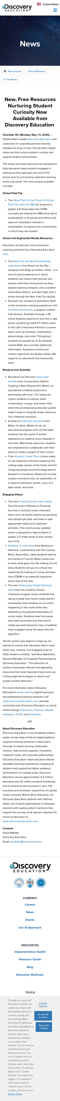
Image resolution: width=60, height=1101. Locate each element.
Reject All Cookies (44, 1027)
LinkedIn (49, 709)
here (5, 253)
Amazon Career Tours (27, 456)
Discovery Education (40, 139)
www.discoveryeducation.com (20, 700)
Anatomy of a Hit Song (21, 545)
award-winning (25, 692)
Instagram (8, 714)
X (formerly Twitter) (31, 709)
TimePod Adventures (20, 309)
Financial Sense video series (35, 501)
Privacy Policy (15, 1094)
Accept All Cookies (43, 1016)
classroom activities (32, 420)
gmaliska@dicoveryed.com (26, 841)
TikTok (19, 714)
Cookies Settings (43, 1004)
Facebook (35, 714)
